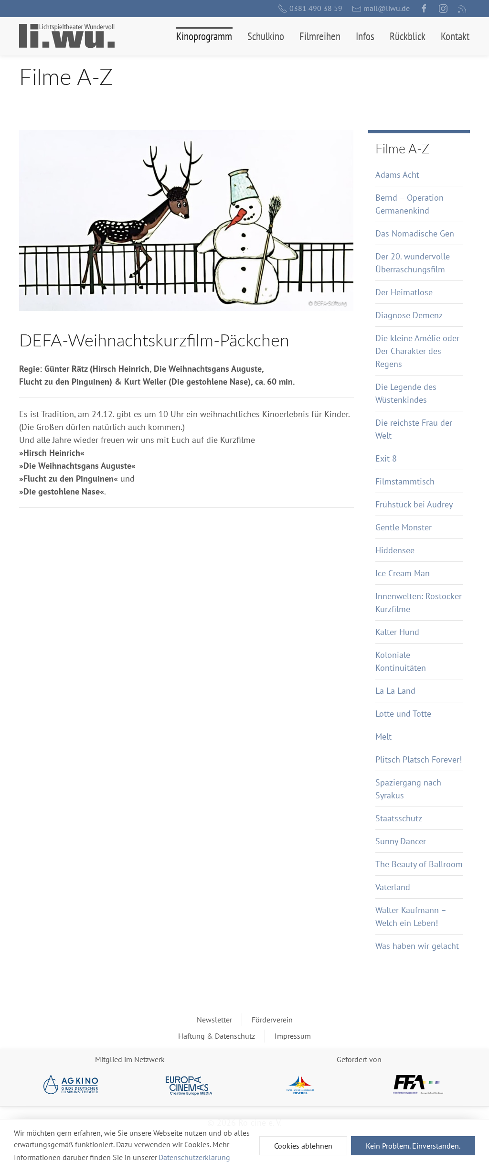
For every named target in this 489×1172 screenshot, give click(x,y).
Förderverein (272, 1019)
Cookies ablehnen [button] (303, 1145)
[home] (67, 36)
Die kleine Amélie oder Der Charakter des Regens (417, 351)
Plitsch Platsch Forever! (418, 759)
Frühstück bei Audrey (414, 504)
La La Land (395, 690)
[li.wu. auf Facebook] (424, 8)
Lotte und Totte (403, 713)
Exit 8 (386, 458)
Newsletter (214, 1019)
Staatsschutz (398, 818)
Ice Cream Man (402, 573)
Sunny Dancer (400, 841)
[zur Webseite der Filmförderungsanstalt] (418, 1084)
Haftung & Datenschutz (216, 1036)
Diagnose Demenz (409, 315)
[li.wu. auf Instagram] (443, 8)
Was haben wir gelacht (417, 945)
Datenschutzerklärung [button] (194, 1157)
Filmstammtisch (405, 481)
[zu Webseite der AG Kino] (71, 1086)
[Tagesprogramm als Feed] (462, 8)
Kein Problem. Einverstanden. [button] (413, 1145)
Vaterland (392, 887)
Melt (383, 736)
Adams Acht (397, 174)
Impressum (293, 1036)
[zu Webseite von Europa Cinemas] (189, 1086)
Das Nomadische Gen (414, 233)
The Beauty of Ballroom (419, 864)
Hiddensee (395, 550)
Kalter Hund (397, 631)
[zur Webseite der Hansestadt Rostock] (300, 1084)
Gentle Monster (403, 527)
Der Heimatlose (404, 292)
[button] (204, 36)
